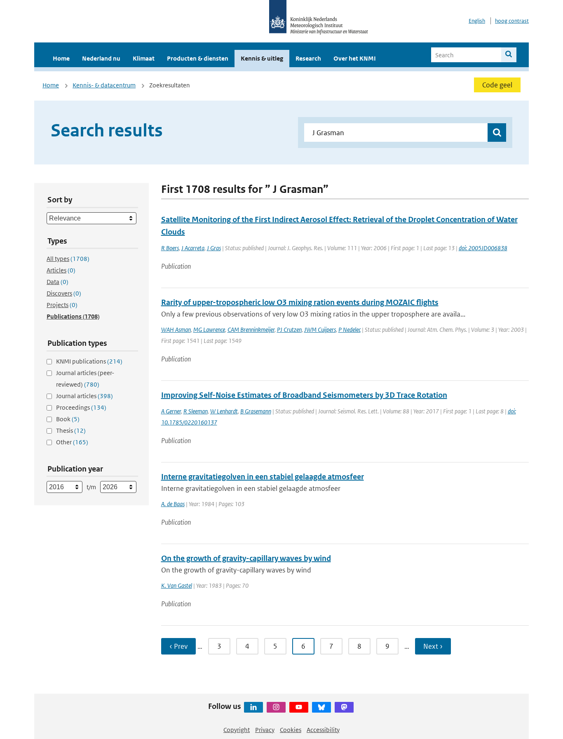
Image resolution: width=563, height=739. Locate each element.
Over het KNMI (354, 58)
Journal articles (84, 396)
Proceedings (81, 407)
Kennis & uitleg (262, 58)
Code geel (497, 84)
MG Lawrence (209, 329)
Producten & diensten (197, 58)
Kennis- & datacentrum (104, 85)
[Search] (508, 54)
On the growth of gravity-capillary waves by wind (246, 558)
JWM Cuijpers (320, 329)
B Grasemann (255, 411)
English (477, 20)
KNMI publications (89, 361)
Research (308, 58)
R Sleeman (195, 411)
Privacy (264, 730)
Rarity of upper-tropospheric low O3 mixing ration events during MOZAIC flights (300, 302)
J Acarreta (192, 248)
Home (61, 58)
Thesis (71, 430)
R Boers (170, 248)
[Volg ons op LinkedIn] (253, 707)
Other (72, 442)
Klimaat (144, 58)
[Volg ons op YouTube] (299, 707)
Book (68, 419)
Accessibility (323, 730)
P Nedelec (349, 329)
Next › (433, 646)
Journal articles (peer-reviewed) (85, 378)
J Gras (214, 248)
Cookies (290, 730)
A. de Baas (173, 504)
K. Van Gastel (176, 585)
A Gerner (171, 411)
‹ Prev (178, 646)
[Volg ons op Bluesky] (321, 707)
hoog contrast (512, 20)
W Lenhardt (224, 411)
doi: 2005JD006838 (483, 248)
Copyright (236, 730)
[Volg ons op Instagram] (276, 707)
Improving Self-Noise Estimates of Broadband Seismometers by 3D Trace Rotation (304, 395)
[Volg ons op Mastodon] (344, 707)
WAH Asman (176, 329)
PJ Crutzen (289, 329)
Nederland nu (101, 58)
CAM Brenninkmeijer (251, 329)
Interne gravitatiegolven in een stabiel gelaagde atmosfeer (262, 476)
